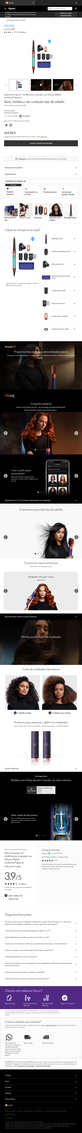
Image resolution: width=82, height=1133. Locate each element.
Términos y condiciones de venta (25, 1111)
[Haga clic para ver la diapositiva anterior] (5, 433)
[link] (18, 897)
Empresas (8, 1093)
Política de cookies (39, 1111)
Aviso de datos (62, 1111)
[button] (41, 85)
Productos (8, 1075)
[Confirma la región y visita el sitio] (76, 3)
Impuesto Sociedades (10, 1114)
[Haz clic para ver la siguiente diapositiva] (76, 433)
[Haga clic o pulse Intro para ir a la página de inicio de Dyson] (11, 9)
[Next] (76, 85)
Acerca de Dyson (10, 1099)
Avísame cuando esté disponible (66, 14)
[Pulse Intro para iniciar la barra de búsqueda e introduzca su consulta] (60, 8)
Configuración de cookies (51, 1111)
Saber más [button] (44, 137)
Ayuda (7, 1081)
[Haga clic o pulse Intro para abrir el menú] (5, 8)
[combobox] (20, 3)
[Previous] (5, 85)
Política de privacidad (10, 1111)
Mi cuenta (8, 1087)
